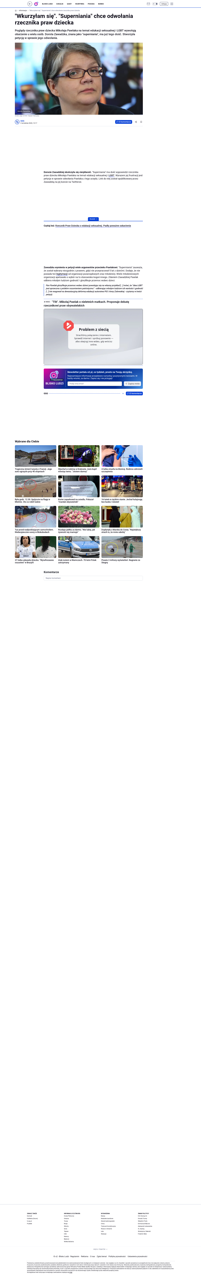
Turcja (66, 1221)
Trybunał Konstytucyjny (108, 1226)
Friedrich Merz (142, 1234)
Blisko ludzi (47, 4)
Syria (65, 1229)
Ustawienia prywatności (137, 1256)
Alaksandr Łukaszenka (145, 1226)
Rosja (65, 1223)
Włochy (66, 1226)
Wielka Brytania (69, 1241)
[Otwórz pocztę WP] (148, 4)
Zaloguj (164, 4)
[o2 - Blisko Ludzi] (38, 4)
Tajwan (66, 1231)
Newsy (103, 1216)
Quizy (69, 4)
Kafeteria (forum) (32, 1218)
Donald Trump (142, 1218)
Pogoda (91, 4)
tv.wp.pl (29, 1221)
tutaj (70, 1272)
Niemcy (66, 1236)
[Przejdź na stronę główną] (29, 5)
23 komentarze (125, 122)
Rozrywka (79, 4)
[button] (155, 3)
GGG (22, 121)
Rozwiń (92, 219)
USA (65, 1234)
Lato (102, 1231)
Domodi (29, 1216)
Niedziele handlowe (107, 1218)
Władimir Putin (142, 1221)
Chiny (103, 1223)
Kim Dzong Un (142, 1216)
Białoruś (66, 1239)
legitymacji (62, 273)
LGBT (111, 175)
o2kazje (59, 4)
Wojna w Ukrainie (106, 1229)
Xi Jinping (141, 1229)
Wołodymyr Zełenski (144, 1231)
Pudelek (29, 1223)
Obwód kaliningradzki (108, 1221)
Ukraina (66, 1218)
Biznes (101, 4)
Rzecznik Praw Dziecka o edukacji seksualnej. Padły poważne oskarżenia (93, 225)
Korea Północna (69, 1216)
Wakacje (103, 1234)
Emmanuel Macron (144, 1223)
